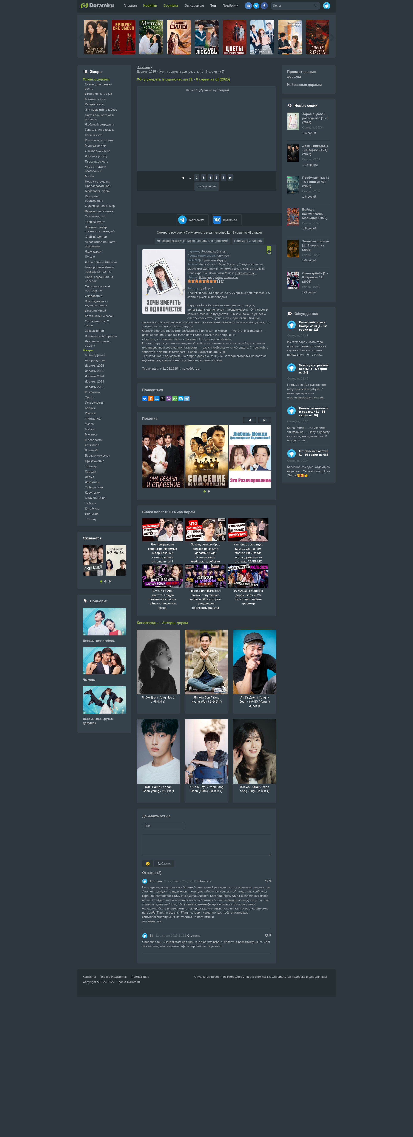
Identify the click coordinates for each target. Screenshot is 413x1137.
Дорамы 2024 (94, 376)
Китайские (92, 508)
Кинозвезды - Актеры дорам (162, 623)
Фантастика (93, 418)
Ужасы (89, 424)
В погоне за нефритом (101, 336)
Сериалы (170, 5)
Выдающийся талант (99, 211)
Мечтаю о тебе (95, 99)
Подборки (230, 5)
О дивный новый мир (100, 206)
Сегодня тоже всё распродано (97, 288)
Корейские (92, 492)
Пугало (90, 256)
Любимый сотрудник (99, 124)
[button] (204, 491)
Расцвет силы (94, 104)
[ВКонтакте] (144, 398)
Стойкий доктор (96, 236)
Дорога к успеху (96, 156)
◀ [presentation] (249, 420)
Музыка (90, 429)
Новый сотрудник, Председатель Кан (98, 183)
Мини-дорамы (95, 355)
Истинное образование (94, 198)
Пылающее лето (96, 161)
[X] (162, 398)
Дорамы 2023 (94, 381)
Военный (91, 450)
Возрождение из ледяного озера (96, 303)
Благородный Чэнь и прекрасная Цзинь (99, 269)
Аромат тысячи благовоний (95, 169)
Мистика (91, 434)
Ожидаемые (194, 5)
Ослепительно (95, 216)
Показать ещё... (246, 273)
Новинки (150, 5)
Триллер (91, 466)
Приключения (94, 461)
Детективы (92, 482)
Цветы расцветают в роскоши (99, 117)
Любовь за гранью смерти (98, 343)
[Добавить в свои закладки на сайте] (269, 251)
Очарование (93, 295)
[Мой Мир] (156, 398)
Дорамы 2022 (94, 387)
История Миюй (95, 310)
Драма (218, 277)
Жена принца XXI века (101, 262)
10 (222, 281)
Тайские (90, 503)
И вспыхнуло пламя (99, 140)
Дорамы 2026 (94, 365)
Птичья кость (94, 135)
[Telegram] (256, 4)
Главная (130, 5)
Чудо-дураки (94, 251)
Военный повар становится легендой (100, 229)
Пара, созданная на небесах (99, 279)
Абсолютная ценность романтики (100, 244)
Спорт (89, 397)
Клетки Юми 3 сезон (99, 316)
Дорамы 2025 (94, 371)
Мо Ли (89, 176)
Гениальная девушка (99, 129)
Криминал (92, 445)
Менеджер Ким (95, 145)
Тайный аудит (95, 221)
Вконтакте (229, 220)
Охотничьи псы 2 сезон (97, 323)
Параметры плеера (248, 240)
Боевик (90, 408)
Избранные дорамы (304, 85)
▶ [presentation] (265, 420)
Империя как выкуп (98, 93)
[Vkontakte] (248, 4)
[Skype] (180, 398)
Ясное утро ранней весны (98, 86)
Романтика (92, 392)
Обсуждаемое (306, 314)
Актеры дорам (95, 360)
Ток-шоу (90, 519)
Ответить (205, 881)
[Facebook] (264, 4)
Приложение (140, 976)
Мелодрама (93, 439)
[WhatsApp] (174, 398)
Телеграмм (196, 220)
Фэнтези (91, 413)
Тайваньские (94, 487)
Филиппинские (95, 498)
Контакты (89, 976)
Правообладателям (113, 976)
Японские (231, 277)
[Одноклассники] (150, 398)
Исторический (95, 402)
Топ (213, 5)
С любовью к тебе (97, 151)
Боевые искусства (97, 455)
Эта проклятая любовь (101, 109)
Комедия (205, 277)
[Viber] (168, 398)
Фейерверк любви (97, 191)
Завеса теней (94, 330)
